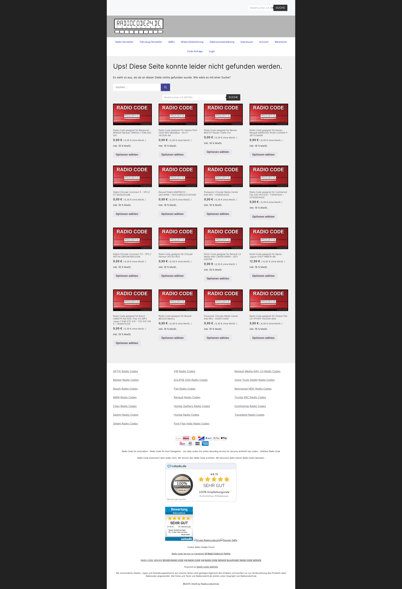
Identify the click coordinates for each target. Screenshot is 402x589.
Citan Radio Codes (125, 406)
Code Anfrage (195, 51)
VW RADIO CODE (192, 560)
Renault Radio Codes (187, 397)
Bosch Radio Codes (125, 388)
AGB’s (171, 41)
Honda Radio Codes (186, 414)
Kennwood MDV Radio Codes (253, 388)
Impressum (247, 41)
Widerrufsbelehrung (192, 41)
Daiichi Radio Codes (125, 414)
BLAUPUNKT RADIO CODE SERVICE (244, 560)
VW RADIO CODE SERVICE (213, 560)
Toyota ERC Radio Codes (250, 397)
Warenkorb (281, 41)
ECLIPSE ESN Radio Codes (191, 380)
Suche (280, 7)
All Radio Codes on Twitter (218, 553)
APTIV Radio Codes (125, 371)
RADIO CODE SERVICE (151, 560)
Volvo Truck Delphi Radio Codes (254, 380)
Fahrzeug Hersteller (151, 41)
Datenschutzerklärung (222, 41)
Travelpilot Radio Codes (249, 414)
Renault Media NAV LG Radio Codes (257, 371)
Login (212, 51)
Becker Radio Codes (126, 380)
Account (263, 41)
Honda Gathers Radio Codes (192, 406)
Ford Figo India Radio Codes (191, 423)
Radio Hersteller (124, 41)
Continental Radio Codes (250, 406)
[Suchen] (165, 87)
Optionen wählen (127, 154)
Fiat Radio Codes (185, 388)
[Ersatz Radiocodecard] (207, 540)
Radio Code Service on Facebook (188, 553)
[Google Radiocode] (228, 540)
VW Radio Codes (184, 371)
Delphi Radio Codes (125, 423)
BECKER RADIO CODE (173, 560)
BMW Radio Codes (125, 397)
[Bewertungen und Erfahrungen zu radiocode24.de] (179, 540)
